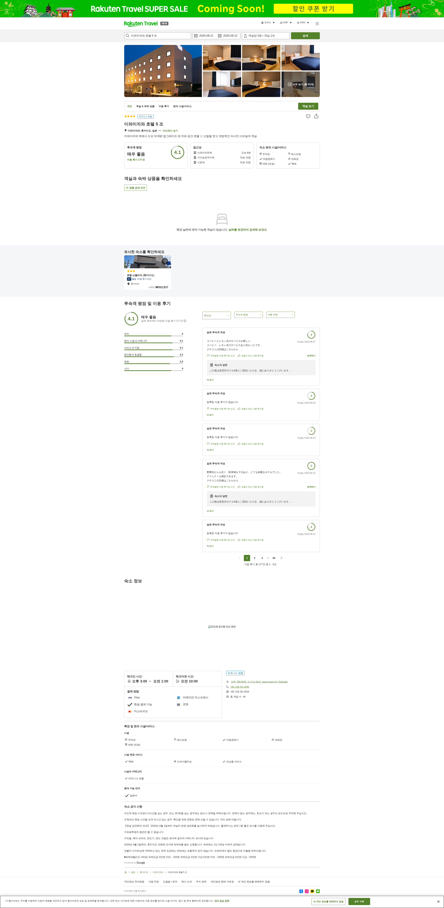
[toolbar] (216, 35)
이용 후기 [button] (164, 106)
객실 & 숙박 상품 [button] (145, 106)
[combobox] (157, 35)
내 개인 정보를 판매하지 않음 (254, 881)
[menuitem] (268, 23)
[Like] (308, 116)
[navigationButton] (239, 558)
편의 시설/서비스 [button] (182, 106)
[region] (222, 902)
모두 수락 (359, 901)
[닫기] (438, 901)
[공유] (316, 116)
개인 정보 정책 (221, 900)
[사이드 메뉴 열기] (317, 23)
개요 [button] (129, 106)
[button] (140, 23)
